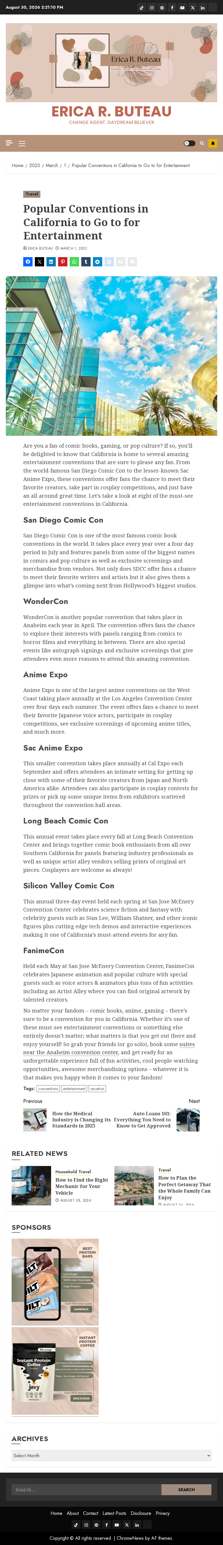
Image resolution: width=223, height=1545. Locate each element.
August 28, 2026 (75, 1200)
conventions (48, 1089)
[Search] (202, 143)
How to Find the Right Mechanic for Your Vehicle (81, 1186)
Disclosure (141, 1513)
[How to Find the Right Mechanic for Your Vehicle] (31, 1185)
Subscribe (212, 143)
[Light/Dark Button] (189, 143)
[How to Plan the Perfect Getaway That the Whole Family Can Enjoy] (134, 1185)
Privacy (163, 1513)
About (73, 1513)
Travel (32, 194)
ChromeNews (130, 1538)
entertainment (74, 1089)
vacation (97, 1089)
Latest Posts (114, 1513)
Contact (90, 1513)
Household (66, 1172)
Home (56, 1513)
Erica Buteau (40, 248)
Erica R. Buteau (111, 111)
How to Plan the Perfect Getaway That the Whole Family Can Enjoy (184, 1187)
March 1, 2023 (73, 248)
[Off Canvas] (9, 142)
